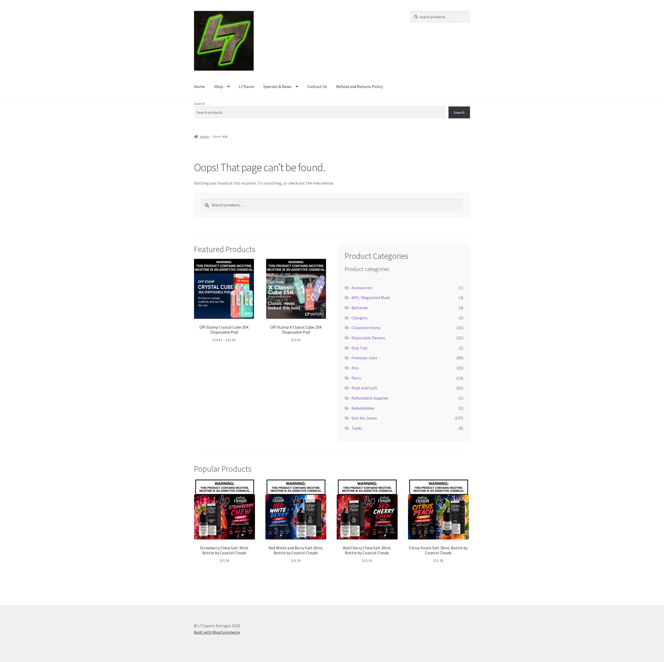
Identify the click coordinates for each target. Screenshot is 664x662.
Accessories (361, 287)
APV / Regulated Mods (370, 297)
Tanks (356, 428)
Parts (356, 378)
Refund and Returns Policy (359, 86)
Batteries (359, 307)
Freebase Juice (364, 357)
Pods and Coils (364, 387)
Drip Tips (359, 347)
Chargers (359, 317)
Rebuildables (363, 408)
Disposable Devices (368, 337)
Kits (355, 367)
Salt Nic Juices (364, 418)
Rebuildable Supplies (370, 398)
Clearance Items (366, 327)
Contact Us (317, 86)
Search (199, 103)
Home (199, 86)
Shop (218, 86)
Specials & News (277, 86)
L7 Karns (246, 86)
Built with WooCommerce (217, 632)
